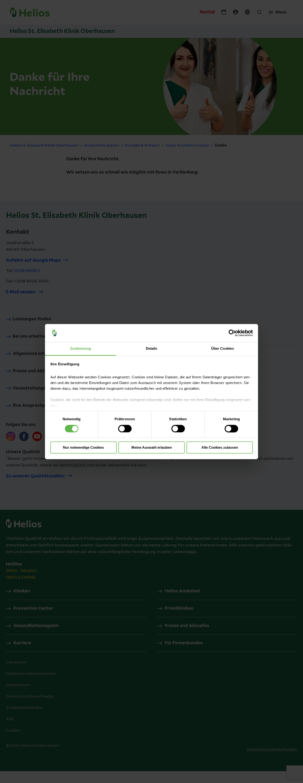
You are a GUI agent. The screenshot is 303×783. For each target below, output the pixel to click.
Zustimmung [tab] (80, 349)
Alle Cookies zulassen (219, 448)
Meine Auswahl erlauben (151, 448)
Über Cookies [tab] (222, 349)
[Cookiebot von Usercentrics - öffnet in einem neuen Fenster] (232, 332)
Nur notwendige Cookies (83, 448)
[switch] (125, 428)
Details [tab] (151, 349)
